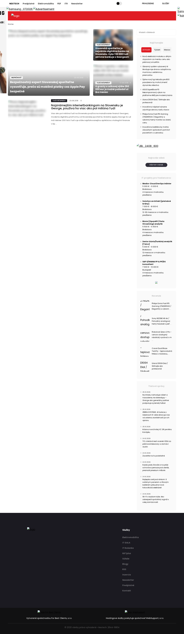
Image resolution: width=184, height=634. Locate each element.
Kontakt (126, 590)
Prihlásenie (148, 3)
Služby (165, 3)
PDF (59, 3)
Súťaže (125, 558)
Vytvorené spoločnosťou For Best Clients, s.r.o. (49, 618)
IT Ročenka (128, 548)
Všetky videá (156, 165)
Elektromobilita (46, 3)
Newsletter (77, 3)
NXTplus (126, 553)
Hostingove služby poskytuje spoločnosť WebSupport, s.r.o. (135, 618)
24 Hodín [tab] (146, 50)
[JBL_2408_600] (156, 146)
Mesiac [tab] (167, 50)
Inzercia (126, 574)
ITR (66, 3)
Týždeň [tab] (157, 50)
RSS (124, 569)
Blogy (125, 564)
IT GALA (126, 542)
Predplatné (28, 3)
